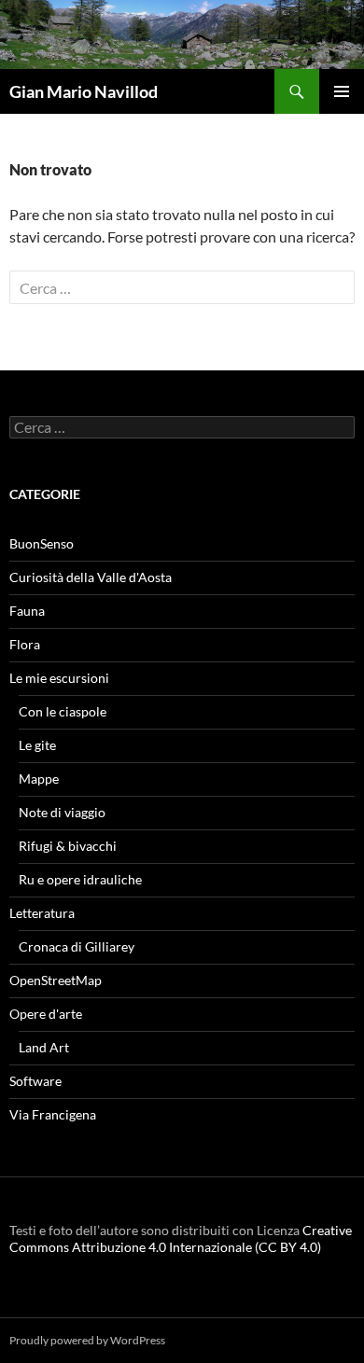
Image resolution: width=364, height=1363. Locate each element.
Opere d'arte (45, 1014)
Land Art (44, 1047)
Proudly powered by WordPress (87, 1340)
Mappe (39, 778)
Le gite (37, 745)
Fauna (27, 611)
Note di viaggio (62, 812)
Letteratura (42, 913)
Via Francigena (52, 1114)
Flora (24, 644)
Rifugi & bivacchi (68, 846)
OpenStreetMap (55, 980)
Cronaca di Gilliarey (76, 946)
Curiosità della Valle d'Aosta (90, 577)
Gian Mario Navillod (83, 91)
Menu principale (341, 91)
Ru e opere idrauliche (80, 879)
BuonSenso (41, 543)
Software (35, 1081)
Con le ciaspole (62, 711)
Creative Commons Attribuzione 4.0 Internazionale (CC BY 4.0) (180, 1238)
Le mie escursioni (59, 678)
